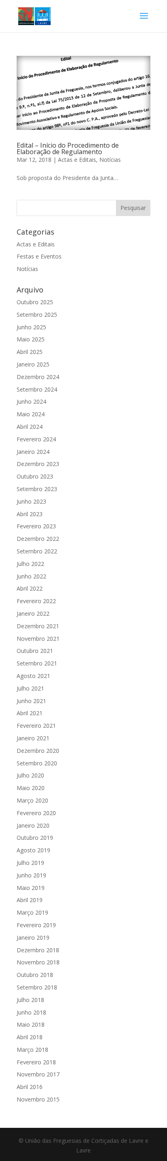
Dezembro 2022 (38, 538)
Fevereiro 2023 (36, 526)
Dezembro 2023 (38, 464)
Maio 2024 (31, 414)
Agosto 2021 (33, 676)
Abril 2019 (30, 900)
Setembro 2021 (37, 663)
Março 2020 (32, 800)
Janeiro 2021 (33, 738)
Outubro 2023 (35, 476)
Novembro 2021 (38, 638)
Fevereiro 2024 (36, 439)
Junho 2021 (31, 701)
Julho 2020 (30, 775)
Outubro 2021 (35, 651)
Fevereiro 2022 (36, 601)
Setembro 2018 (37, 987)
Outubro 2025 (35, 302)
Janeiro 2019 (33, 937)
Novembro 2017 (38, 1074)
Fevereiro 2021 (36, 725)
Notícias (110, 159)
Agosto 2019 (33, 850)
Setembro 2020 (37, 763)
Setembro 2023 (37, 489)
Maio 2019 (31, 888)
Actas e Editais (77, 159)
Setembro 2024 (37, 389)
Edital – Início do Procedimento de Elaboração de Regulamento (68, 148)
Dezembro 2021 (38, 626)
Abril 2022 (30, 588)
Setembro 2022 (37, 551)
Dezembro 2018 (38, 950)
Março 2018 (32, 1049)
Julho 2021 (30, 688)
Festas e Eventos (39, 256)
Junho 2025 (31, 327)
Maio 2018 (31, 1024)
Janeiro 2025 (33, 364)
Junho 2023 (31, 501)
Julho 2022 (30, 564)
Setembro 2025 (37, 314)
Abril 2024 (30, 426)
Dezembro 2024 (38, 377)
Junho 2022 (31, 576)
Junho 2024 (31, 401)
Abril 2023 (30, 514)
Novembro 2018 (38, 962)
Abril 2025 (30, 352)
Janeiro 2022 (33, 613)
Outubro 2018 (35, 975)
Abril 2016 (30, 1087)
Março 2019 (32, 912)
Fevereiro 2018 (36, 1062)
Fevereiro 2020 (36, 813)
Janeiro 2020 (33, 825)
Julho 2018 (30, 1000)
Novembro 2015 (38, 1099)
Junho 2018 (31, 1012)
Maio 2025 (31, 339)
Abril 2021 (30, 713)
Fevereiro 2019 (36, 925)
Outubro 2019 (35, 837)
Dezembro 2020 (38, 750)
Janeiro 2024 (33, 452)
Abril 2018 (30, 1037)
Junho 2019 (31, 875)
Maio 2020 (31, 788)
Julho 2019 (30, 863)
